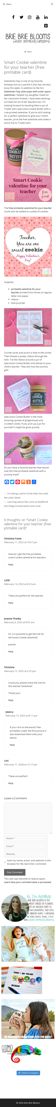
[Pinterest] (45, 26)
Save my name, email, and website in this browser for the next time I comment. (29, 862)
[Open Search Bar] (52, 4)
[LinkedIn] (45, 17)
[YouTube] (37, 17)
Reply (10, 564)
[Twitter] (21, 17)
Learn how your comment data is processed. (28, 882)
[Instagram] (29, 17)
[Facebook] (13, 17)
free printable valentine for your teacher (30, 208)
